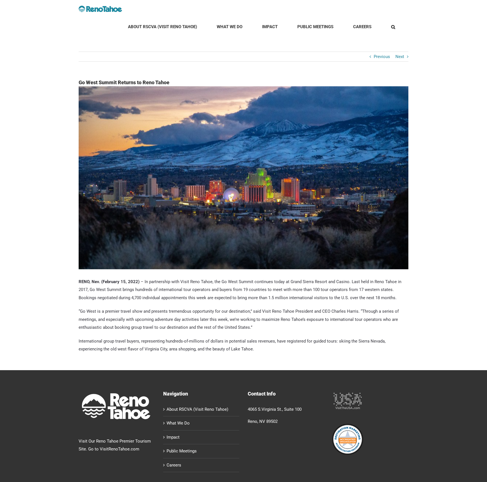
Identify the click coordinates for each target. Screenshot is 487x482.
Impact (173, 437)
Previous (382, 56)
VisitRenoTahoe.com (119, 449)
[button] (393, 27)
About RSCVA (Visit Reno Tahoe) (197, 409)
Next (399, 56)
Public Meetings (182, 451)
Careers (174, 465)
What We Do (178, 423)
